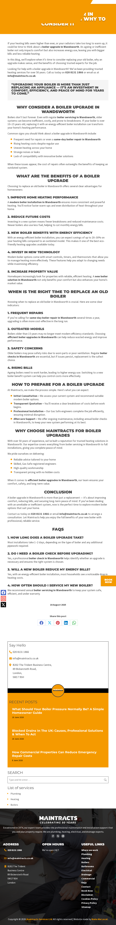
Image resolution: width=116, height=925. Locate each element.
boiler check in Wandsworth (46, 558)
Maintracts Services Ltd (39, 919)
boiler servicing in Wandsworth (76, 117)
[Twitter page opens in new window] (58, 836)
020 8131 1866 (74, 72)
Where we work (89, 850)
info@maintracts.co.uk (22, 76)
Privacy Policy (89, 902)
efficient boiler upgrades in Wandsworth (32, 337)
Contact (85, 886)
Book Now (87, 890)
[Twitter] (3, 604)
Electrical (86, 870)
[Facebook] (3, 592)
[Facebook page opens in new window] (53, 836)
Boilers (14, 804)
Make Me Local (100, 919)
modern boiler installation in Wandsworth (35, 202)
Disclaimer (87, 894)
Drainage (86, 874)
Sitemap (86, 906)
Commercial (88, 878)
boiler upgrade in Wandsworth (60, 46)
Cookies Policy (89, 898)
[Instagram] (3, 598)
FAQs (84, 882)
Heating (15, 799)
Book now (108, 581)
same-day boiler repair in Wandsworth (77, 139)
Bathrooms (87, 866)
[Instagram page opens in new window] (63, 836)
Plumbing (16, 793)
